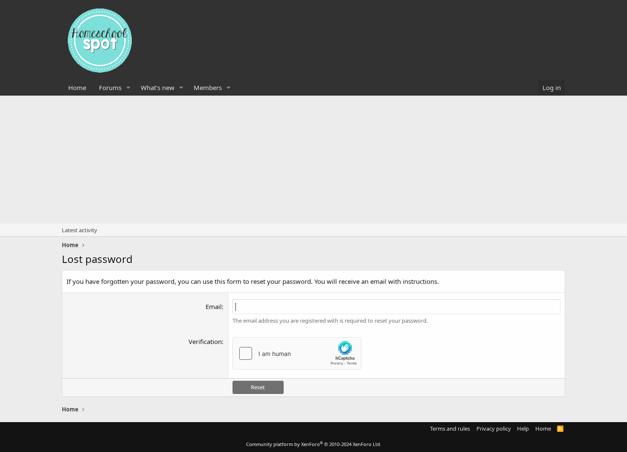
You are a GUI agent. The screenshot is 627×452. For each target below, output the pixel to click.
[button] (128, 88)
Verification (205, 341)
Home (77, 87)
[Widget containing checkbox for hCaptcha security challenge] (296, 353)
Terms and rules (450, 428)
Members (208, 87)
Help (523, 428)
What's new (157, 87)
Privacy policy (493, 428)
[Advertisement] (313, 159)
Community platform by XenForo (313, 444)
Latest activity (79, 230)
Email (214, 306)
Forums (110, 87)
